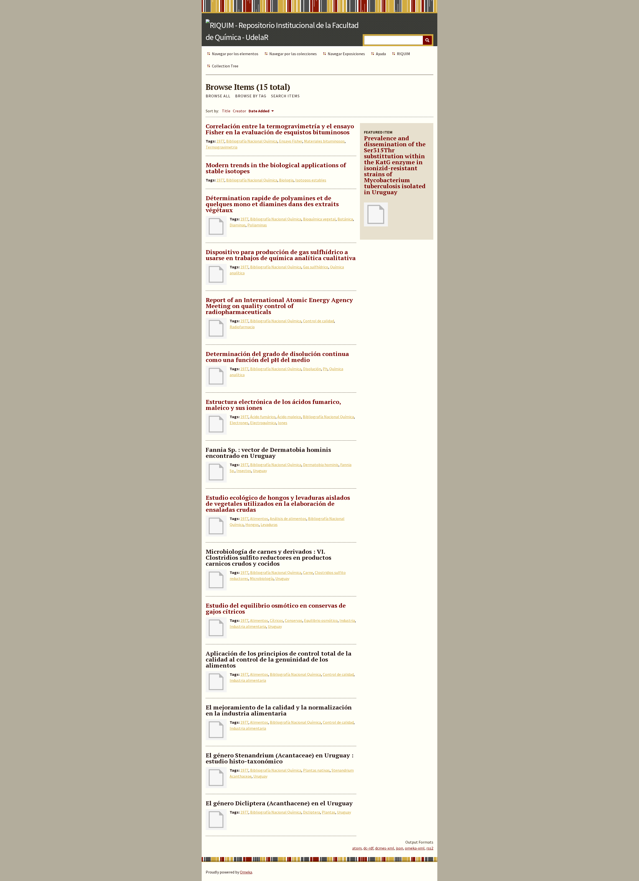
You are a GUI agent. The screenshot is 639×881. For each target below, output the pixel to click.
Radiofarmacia (242, 326)
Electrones (239, 422)
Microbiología (262, 578)
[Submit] (427, 40)
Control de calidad (318, 320)
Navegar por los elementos (235, 53)
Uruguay (260, 470)
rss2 (429, 848)
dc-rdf (368, 848)
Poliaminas (257, 224)
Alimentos (259, 518)
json (399, 848)
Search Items (285, 95)
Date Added (259, 110)
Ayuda (381, 53)
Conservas (293, 620)
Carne (308, 572)
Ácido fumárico (263, 416)
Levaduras (269, 524)
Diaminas (238, 224)
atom (357, 848)
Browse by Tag (250, 95)
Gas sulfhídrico (315, 266)
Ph (325, 368)
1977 (220, 141)
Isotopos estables (310, 179)
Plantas (328, 812)
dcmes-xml (384, 848)
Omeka (246, 872)
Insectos (243, 470)
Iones (282, 422)
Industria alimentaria (248, 626)
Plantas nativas (316, 770)
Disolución (312, 368)
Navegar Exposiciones (346, 53)
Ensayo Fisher (290, 141)
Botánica (345, 218)
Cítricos (276, 620)
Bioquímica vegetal (319, 218)
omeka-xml (415, 848)
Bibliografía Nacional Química (251, 141)
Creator (239, 110)
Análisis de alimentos (288, 518)
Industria (347, 620)
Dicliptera (311, 812)
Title (226, 110)
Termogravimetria (221, 147)
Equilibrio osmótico (321, 620)
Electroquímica (263, 422)
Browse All (218, 95)
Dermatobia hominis (320, 464)
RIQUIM (403, 53)
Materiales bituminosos (324, 141)
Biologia (286, 179)
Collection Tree (225, 65)
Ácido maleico (289, 416)
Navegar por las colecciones (293, 53)
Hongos (252, 524)
